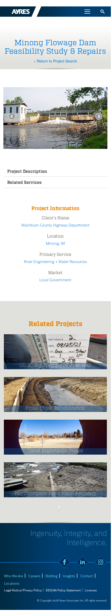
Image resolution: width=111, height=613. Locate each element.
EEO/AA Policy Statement (63, 590)
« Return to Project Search (55, 61)
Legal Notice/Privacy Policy (23, 590)
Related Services (24, 182)
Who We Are (13, 576)
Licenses (91, 590)
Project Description (27, 171)
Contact (86, 576)
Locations (11, 583)
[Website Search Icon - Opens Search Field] (102, 11)
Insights (69, 576)
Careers (34, 576)
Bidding (51, 576)
